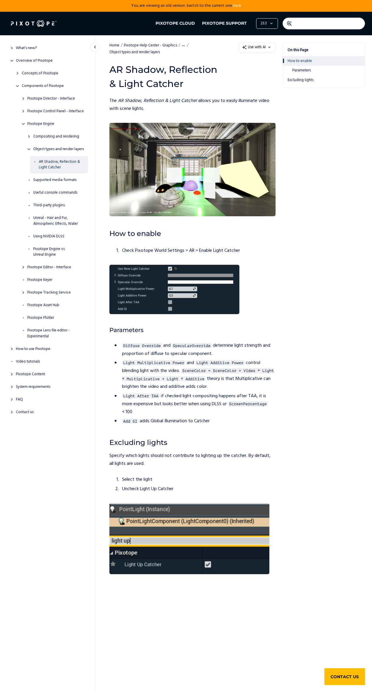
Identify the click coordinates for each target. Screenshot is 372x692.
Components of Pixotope (43, 86)
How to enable (300, 61)
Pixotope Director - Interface (51, 99)
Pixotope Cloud (175, 23)
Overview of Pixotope (34, 61)
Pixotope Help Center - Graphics (150, 45)
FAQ (19, 400)
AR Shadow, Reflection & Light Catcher (59, 164)
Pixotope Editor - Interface (49, 267)
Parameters (301, 70)
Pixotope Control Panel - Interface (55, 111)
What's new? (26, 48)
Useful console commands (55, 193)
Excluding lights (300, 80)
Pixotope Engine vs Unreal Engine (49, 252)
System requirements (33, 387)
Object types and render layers (58, 149)
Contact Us (345, 676)
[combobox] (324, 23)
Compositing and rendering (56, 137)
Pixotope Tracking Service (49, 293)
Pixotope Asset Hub (43, 305)
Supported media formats (54, 180)
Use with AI (257, 47)
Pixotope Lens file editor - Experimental (48, 333)
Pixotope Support (224, 23)
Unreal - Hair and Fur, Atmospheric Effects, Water (55, 221)
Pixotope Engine (40, 124)
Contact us (25, 412)
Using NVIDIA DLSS (48, 236)
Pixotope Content (30, 374)
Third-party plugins (49, 205)
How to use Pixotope (33, 349)
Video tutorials (28, 362)
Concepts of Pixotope (40, 73)
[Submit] (289, 23)
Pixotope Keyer (39, 280)
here (237, 5)
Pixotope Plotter (40, 318)
